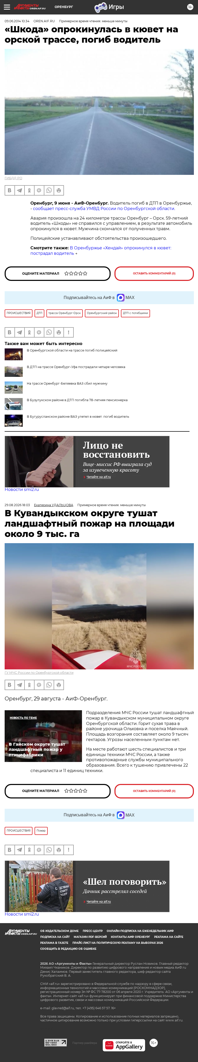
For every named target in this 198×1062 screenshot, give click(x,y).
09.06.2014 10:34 (17, 21)
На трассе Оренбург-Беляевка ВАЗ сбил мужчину (67, 383)
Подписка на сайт (55, 937)
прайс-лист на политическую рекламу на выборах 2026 (117, 943)
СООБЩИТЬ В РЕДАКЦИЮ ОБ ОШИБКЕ (68, 949)
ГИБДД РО (13, 178)
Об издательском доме (59, 931)
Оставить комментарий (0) (154, 273)
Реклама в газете (54, 943)
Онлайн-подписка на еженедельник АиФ (140, 931)
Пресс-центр (93, 931)
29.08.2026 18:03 (17, 505)
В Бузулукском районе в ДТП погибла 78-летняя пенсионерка (77, 400)
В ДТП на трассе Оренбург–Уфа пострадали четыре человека (76, 367)
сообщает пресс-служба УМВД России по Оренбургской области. (104, 208)
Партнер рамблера (84, 1042)
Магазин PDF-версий (90, 937)
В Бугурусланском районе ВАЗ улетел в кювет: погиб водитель (78, 416)
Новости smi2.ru (22, 489)
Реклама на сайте (168, 937)
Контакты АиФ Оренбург (130, 937)
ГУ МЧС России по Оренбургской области (39, 673)
